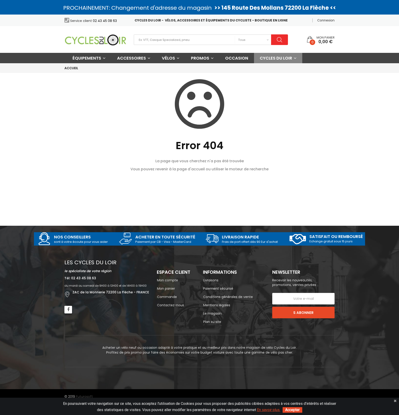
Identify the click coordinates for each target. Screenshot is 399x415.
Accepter (292, 410)
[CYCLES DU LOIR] (95, 39)
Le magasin (212, 313)
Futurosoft (84, 396)
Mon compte (167, 280)
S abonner (303, 312)
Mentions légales (216, 305)
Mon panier (166, 288)
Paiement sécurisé (218, 288)
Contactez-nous (170, 305)
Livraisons (210, 280)
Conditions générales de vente (228, 297)
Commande (167, 297)
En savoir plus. (268, 410)
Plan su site (212, 321)
